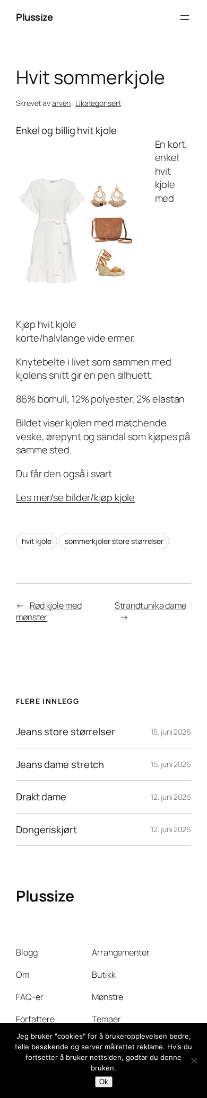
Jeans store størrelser (65, 731)
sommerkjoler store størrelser (114, 541)
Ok (103, 1082)
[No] (193, 1060)
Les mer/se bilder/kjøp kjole (75, 497)
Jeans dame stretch (60, 764)
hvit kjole (36, 541)
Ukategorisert (98, 103)
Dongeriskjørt (46, 829)
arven (61, 103)
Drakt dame (41, 796)
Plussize (34, 17)
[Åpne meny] (184, 17)
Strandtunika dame (150, 605)
